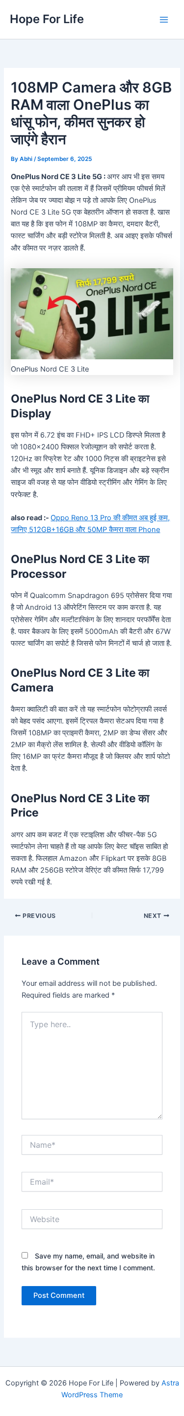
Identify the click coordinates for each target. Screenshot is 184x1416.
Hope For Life (47, 19)
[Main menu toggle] (164, 19)
